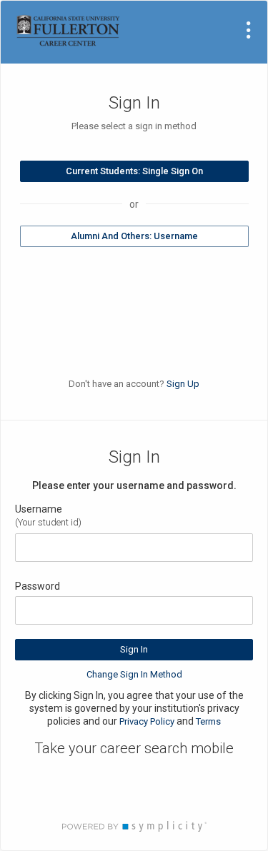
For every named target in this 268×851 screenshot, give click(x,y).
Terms (208, 721)
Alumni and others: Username (134, 236)
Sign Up (183, 383)
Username (38, 509)
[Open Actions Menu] (248, 30)
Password (37, 586)
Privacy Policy (146, 721)
